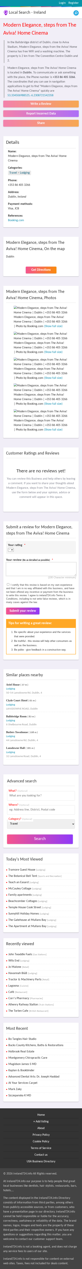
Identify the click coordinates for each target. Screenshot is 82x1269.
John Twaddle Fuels (27, 954)
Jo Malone (18, 967)
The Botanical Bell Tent (35, 876)
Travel (13, 172)
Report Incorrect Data (41, 113)
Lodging (25, 172)
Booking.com (16, 220)
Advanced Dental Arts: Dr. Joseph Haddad (33, 1076)
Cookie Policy (41, 1141)
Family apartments (25, 894)
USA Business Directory (41, 1161)
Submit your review (23, 611)
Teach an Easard (23, 882)
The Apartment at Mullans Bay (32, 926)
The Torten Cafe (28, 1010)
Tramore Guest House (26, 869)
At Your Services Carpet (22, 1083)
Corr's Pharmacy (25, 998)
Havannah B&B (22, 973)
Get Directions (41, 270)
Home (41, 1114)
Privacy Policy (41, 1134)
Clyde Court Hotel (17, 700)
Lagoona (18, 985)
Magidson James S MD (22, 1064)
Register (73, 3)
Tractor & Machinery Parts (28, 979)
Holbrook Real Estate (21, 1051)
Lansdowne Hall (16, 748)
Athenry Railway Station (31, 1004)
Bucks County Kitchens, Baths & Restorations (35, 1045)
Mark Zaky (15, 1089)
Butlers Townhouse (17, 732)
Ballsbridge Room (16, 716)
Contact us (41, 1154)
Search (40, 839)
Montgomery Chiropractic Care (27, 1057)
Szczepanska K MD (19, 1095)
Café (17, 992)
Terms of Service (41, 1148)
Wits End (18, 960)
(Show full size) (53, 326)
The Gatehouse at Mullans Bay (32, 920)
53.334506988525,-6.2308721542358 (30, 95)
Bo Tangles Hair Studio (22, 1039)
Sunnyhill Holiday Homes (28, 913)
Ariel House (13, 684)
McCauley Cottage (24, 888)
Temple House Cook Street (29, 907)
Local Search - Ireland (27, 12)
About (41, 1128)
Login (62, 3)
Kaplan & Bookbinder (21, 1070)
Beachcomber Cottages (27, 901)
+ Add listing (41, 1121)
